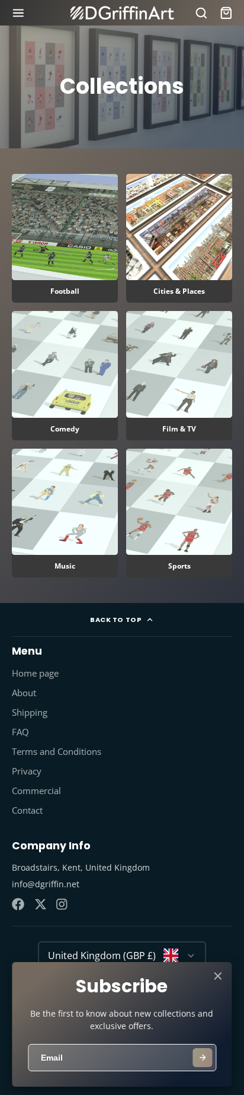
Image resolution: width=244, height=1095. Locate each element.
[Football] (65, 238)
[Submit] (202, 1057)
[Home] (122, 13)
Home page (35, 673)
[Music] (65, 513)
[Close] (217, 976)
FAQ (20, 732)
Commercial (36, 791)
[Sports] (179, 513)
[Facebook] (18, 904)
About (24, 693)
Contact (27, 810)
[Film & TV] (179, 375)
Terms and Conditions (56, 751)
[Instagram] (62, 904)
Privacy (26, 771)
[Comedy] (65, 375)
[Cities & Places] (179, 238)
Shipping (29, 712)
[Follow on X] (40, 904)
